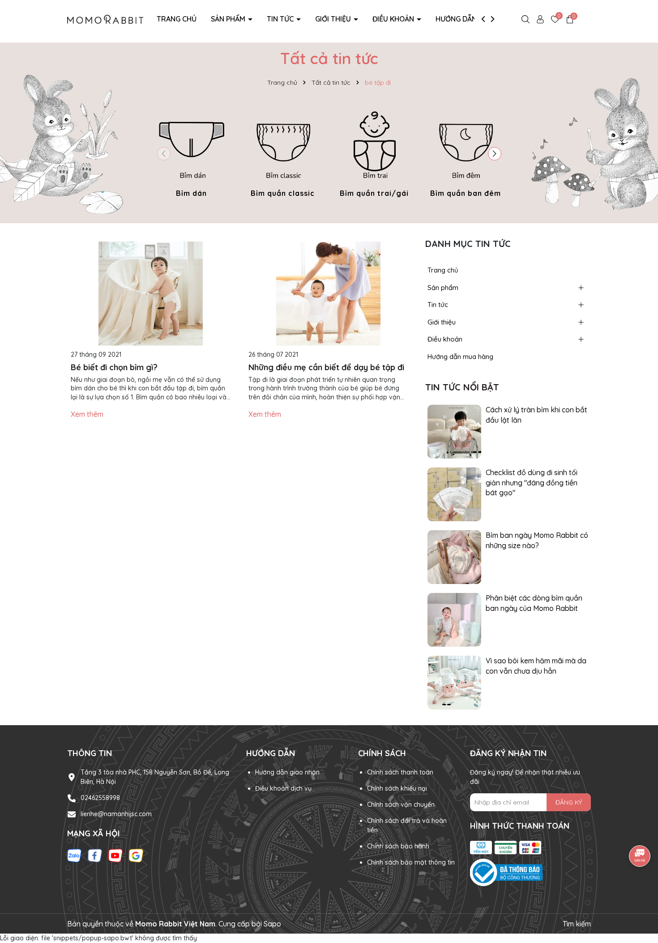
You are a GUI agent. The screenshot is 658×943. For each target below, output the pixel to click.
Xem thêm (87, 414)
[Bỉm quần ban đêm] (465, 152)
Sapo (272, 923)
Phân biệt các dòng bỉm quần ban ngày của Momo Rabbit (534, 602)
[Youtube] (115, 855)
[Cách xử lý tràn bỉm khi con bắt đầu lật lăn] (454, 431)
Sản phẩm (229, 18)
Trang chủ (177, 18)
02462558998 (100, 798)
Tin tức (281, 18)
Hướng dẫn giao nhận (287, 772)
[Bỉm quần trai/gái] (374, 152)
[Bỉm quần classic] (283, 152)
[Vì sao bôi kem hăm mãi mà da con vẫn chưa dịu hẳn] (454, 682)
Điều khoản (394, 18)
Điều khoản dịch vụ (283, 788)
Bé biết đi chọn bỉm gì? (114, 367)
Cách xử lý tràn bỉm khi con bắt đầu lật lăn (536, 414)
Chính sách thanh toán (400, 772)
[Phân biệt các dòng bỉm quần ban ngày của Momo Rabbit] (454, 619)
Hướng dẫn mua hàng (475, 18)
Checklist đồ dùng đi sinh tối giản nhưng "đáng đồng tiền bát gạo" (531, 482)
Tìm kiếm (577, 923)
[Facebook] (95, 855)
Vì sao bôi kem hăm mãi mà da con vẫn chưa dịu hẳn (536, 665)
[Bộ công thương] (530, 873)
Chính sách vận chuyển (401, 804)
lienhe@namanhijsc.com (116, 814)
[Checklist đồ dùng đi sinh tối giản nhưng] (454, 494)
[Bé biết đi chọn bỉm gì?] (151, 294)
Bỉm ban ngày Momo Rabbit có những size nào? (537, 540)
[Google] (136, 855)
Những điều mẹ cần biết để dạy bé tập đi (326, 367)
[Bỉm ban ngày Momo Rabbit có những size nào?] (454, 557)
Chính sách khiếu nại (397, 788)
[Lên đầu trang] (640, 889)
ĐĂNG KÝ (568, 802)
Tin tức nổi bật (462, 387)
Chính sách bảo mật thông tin (411, 862)
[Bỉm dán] (192, 152)
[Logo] (105, 18)
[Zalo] (74, 855)
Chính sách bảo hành (398, 846)
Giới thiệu (334, 18)
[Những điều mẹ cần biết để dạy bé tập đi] (328, 294)
